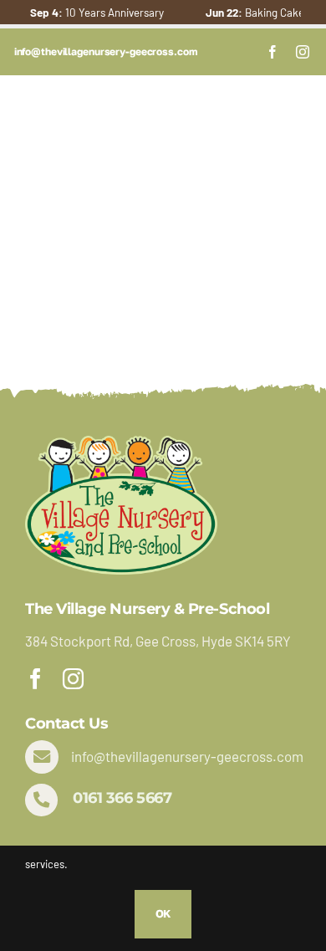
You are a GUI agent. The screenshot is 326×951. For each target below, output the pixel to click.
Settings (273, 839)
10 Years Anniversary (86, 12)
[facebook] (272, 52)
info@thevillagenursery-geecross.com (187, 756)
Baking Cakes (246, 12)
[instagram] (302, 52)
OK (163, 913)
